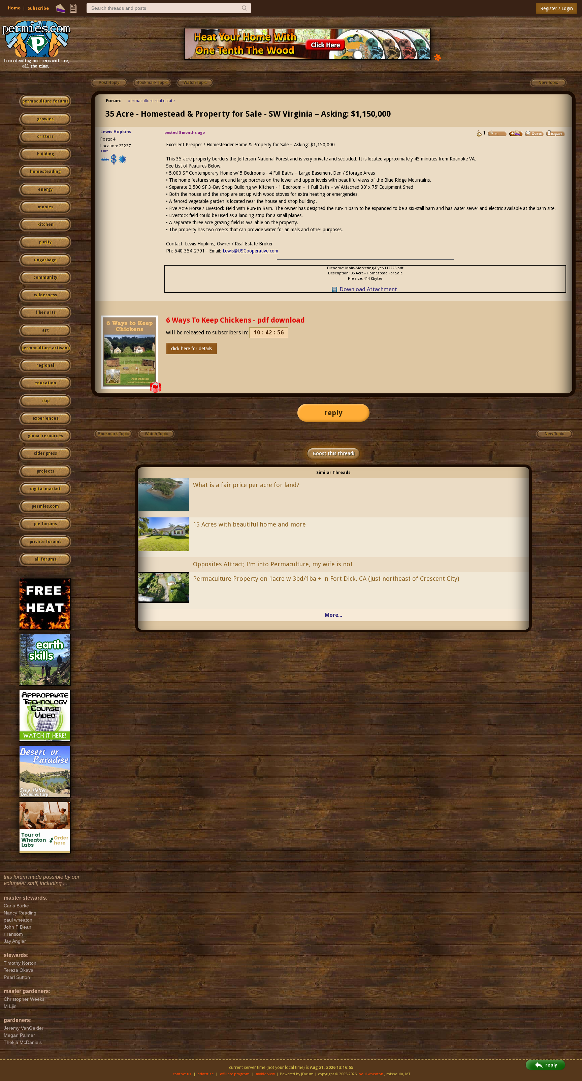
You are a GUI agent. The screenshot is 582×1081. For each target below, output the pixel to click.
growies (45, 119)
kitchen (45, 224)
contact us (182, 1074)
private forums (45, 541)
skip (45, 400)
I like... (106, 151)
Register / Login (556, 8)
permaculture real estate (151, 100)
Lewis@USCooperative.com (250, 250)
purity (45, 242)
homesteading (45, 171)
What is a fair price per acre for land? (246, 484)
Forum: (113, 100)
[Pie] (60, 8)
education (45, 383)
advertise (205, 1074)
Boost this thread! (333, 453)
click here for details (191, 348)
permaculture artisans (45, 348)
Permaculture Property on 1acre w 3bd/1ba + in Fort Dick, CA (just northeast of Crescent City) (326, 578)
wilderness (45, 295)
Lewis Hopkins (115, 131)
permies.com (45, 506)
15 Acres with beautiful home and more (249, 524)
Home (14, 7)
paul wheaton (371, 1074)
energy (45, 189)
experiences (45, 418)
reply (333, 413)
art (45, 330)
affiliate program (235, 1074)
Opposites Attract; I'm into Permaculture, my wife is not (273, 564)
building (45, 154)
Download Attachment (368, 289)
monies (45, 207)
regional (45, 365)
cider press (45, 453)
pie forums (45, 523)
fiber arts (45, 312)
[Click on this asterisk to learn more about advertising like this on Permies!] (437, 57)
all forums (45, 559)
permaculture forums (45, 101)
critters (45, 136)
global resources (45, 435)
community (45, 277)
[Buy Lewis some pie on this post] (516, 133)
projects (45, 471)
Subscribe (38, 8)
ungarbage (45, 260)
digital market (45, 488)
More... (333, 615)
